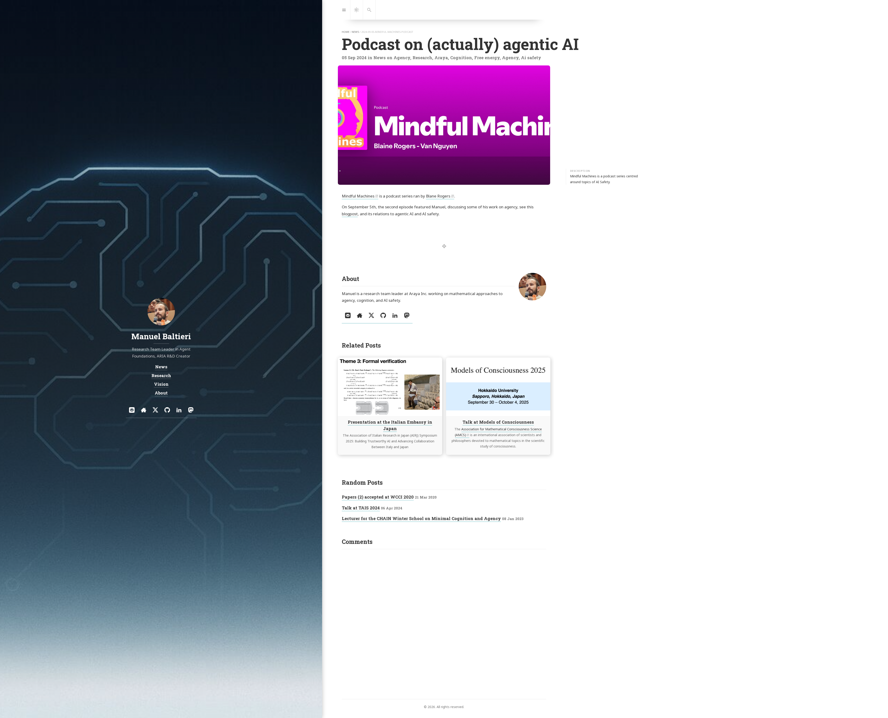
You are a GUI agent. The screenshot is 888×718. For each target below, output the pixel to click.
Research (161, 375)
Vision (161, 384)
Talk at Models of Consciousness (498, 422)
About (161, 393)
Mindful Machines (358, 196)
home (345, 32)
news (355, 32)
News (161, 367)
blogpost (350, 213)
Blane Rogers (438, 196)
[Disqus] (444, 611)
